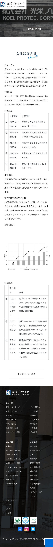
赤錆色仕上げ (35, 415)
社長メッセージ (36, 450)
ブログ (32, 496)
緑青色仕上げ (11, 419)
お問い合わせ (11, 500)
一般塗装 (33, 428)
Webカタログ (11, 483)
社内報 (32, 488)
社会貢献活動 (35, 483)
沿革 (32, 454)
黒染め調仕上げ (12, 428)
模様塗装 (33, 423)
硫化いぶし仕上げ (13, 407)
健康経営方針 (35, 463)
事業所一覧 (34, 479)
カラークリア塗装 (13, 432)
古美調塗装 (34, 419)
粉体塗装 (33, 432)
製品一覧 (9, 403)
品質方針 (33, 475)
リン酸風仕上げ (36, 411)
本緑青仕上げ (11, 415)
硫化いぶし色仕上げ (13, 411)
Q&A (8, 508)
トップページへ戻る (26, 374)
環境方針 (33, 471)
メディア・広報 (36, 492)
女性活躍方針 (35, 467)
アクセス (9, 504)
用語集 (8, 513)
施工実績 (9, 442)
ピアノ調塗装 (35, 407)
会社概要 (33, 446)
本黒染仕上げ (11, 423)
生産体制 (33, 459)
